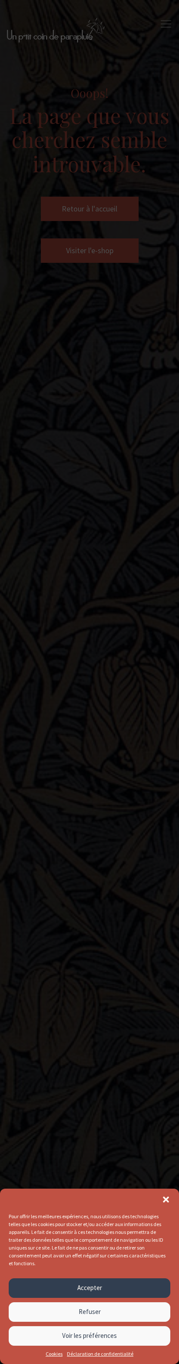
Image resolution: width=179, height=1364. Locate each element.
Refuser (90, 1311)
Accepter (89, 1288)
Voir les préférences (89, 1335)
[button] (166, 1199)
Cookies (54, 1354)
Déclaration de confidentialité (100, 1354)
